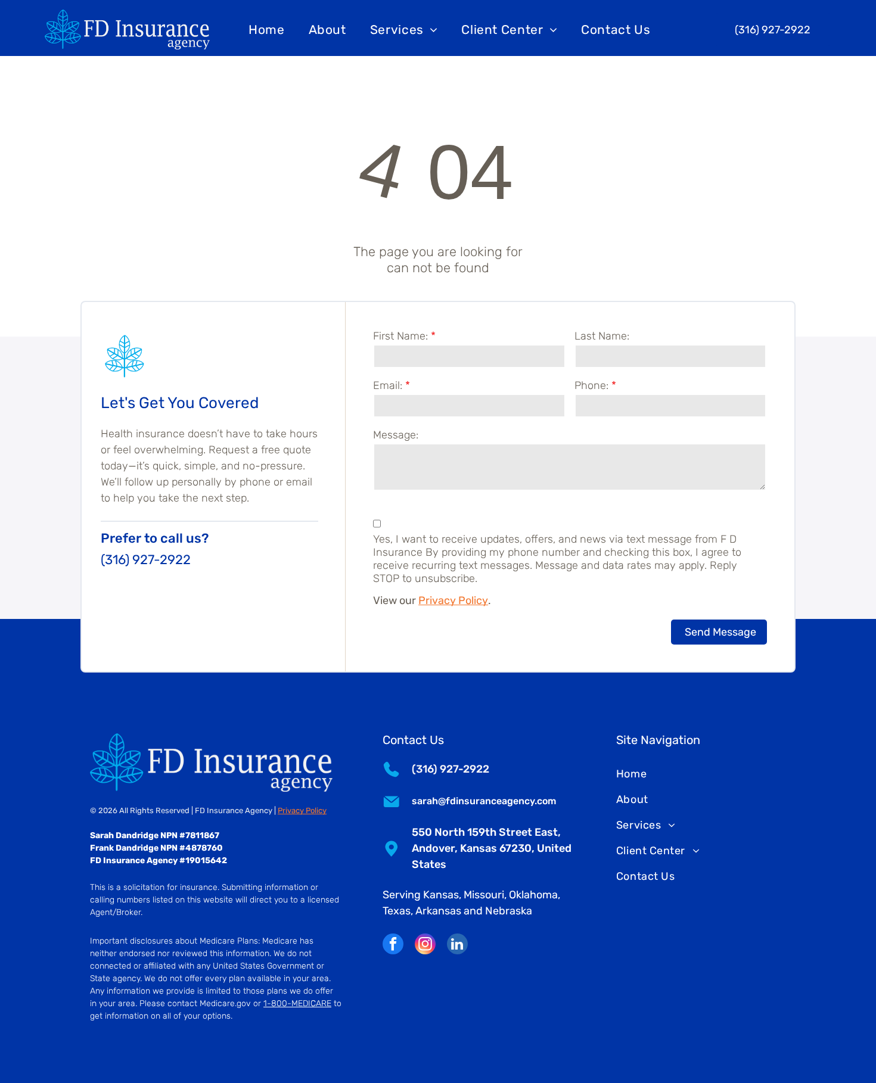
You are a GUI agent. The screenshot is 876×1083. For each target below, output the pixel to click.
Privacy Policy (453, 600)
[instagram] (425, 945)
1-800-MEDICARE (297, 1003)
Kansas (441, 894)
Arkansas (438, 910)
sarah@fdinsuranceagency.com (484, 801)
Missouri (484, 894)
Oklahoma (533, 894)
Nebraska (508, 910)
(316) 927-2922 (146, 560)
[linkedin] (457, 945)
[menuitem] (267, 29)
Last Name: (601, 336)
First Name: (400, 336)
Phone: (591, 385)
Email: (387, 385)
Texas (397, 910)
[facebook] (393, 945)
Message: (395, 434)
